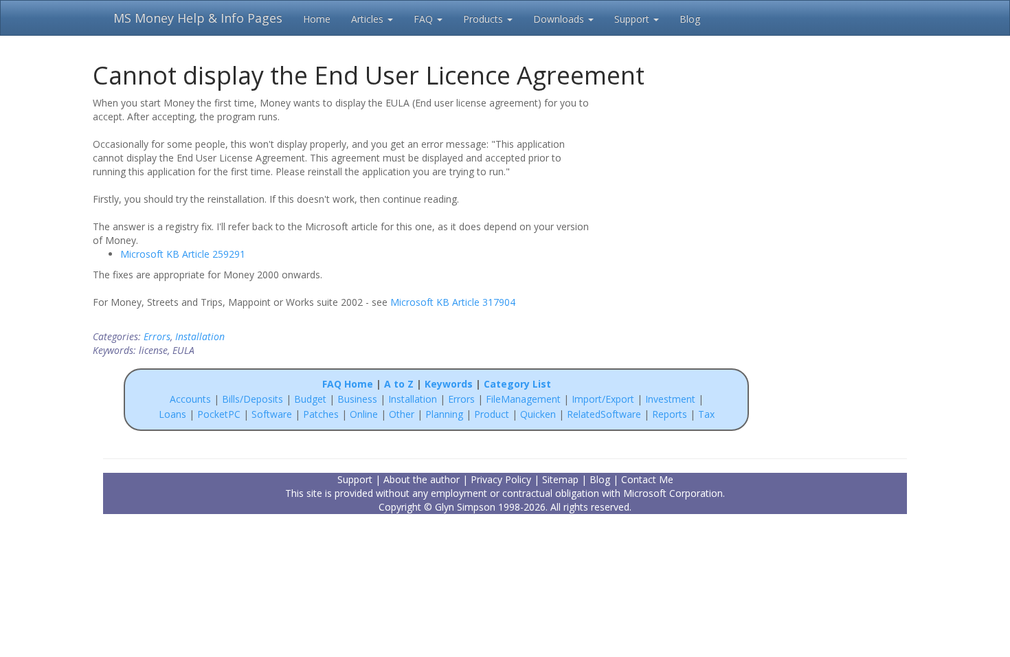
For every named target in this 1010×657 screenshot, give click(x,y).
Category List (517, 383)
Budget (310, 398)
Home (316, 18)
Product (491, 414)
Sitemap (560, 479)
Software (271, 414)
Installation (200, 336)
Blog (690, 18)
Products (484, 18)
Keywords (449, 383)
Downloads (560, 18)
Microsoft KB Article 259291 (182, 253)
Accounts (190, 398)
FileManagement (523, 398)
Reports (669, 414)
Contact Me (647, 479)
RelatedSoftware (604, 414)
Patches (321, 414)
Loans (172, 414)
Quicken (538, 414)
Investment (670, 398)
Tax (706, 414)
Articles (368, 18)
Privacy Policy (501, 479)
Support (633, 18)
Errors (157, 336)
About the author (421, 479)
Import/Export (603, 398)
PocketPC (218, 414)
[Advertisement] (692, 184)
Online (364, 414)
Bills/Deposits (252, 398)
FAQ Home (347, 383)
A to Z (399, 383)
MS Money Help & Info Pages (197, 18)
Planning (444, 414)
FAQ (425, 18)
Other (401, 414)
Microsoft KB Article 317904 (452, 302)
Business (358, 398)
